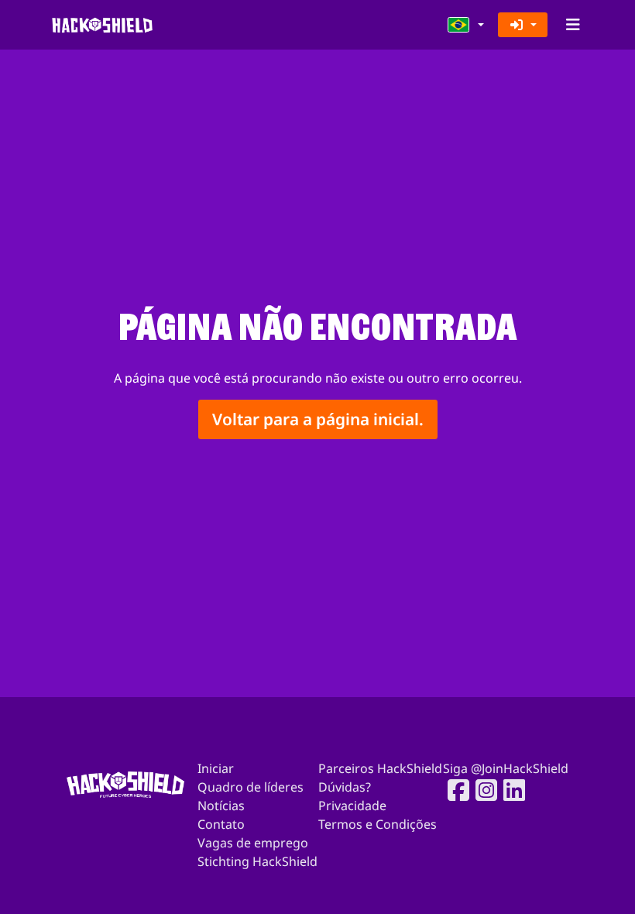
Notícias (221, 805)
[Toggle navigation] (573, 25)
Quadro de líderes (250, 786)
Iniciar (215, 768)
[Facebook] (454, 790)
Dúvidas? (344, 786)
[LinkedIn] (509, 790)
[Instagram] (482, 790)
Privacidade (352, 805)
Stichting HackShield (257, 861)
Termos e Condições (377, 824)
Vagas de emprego (252, 842)
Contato (221, 824)
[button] (466, 25)
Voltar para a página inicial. (318, 419)
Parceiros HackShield (380, 768)
